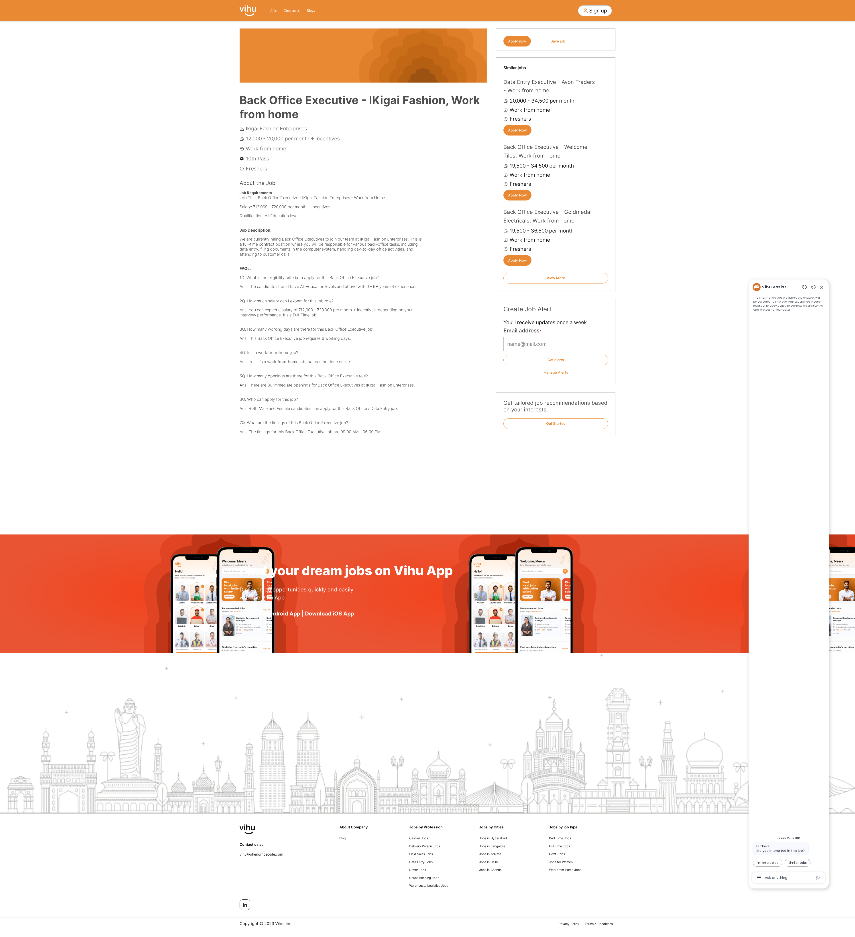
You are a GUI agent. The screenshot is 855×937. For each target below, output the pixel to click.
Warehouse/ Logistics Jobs (428, 885)
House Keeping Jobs (424, 878)
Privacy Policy (569, 924)
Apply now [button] (517, 41)
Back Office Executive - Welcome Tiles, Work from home (545, 151)
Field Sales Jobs (421, 854)
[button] (595, 10)
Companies (291, 10)
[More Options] (759, 877)
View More (556, 278)
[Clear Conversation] (804, 287)
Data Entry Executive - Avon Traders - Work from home (549, 86)
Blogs (311, 10)
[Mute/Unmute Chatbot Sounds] (813, 287)
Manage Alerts (556, 372)
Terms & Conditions (599, 924)
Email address (521, 330)
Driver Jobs (417, 870)
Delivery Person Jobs (424, 846)
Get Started (556, 423)
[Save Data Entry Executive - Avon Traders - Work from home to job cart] (604, 81)
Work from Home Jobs (565, 870)
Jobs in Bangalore (492, 846)
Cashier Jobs (418, 838)
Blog (342, 838)
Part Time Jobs (560, 838)
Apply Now (517, 130)
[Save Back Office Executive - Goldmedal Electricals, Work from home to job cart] (604, 211)
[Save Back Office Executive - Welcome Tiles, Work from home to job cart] (604, 146)
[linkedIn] (245, 904)
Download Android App (270, 613)
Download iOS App (329, 613)
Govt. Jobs (557, 854)
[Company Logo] (248, 10)
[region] (789, 582)
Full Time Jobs (559, 846)
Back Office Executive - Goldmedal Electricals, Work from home (547, 216)
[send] (818, 877)
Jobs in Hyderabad (493, 838)
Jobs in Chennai (490, 870)
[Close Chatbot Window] (821, 287)
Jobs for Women (561, 862)
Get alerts (556, 360)
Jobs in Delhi (488, 862)
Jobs (273, 10)
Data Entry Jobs (421, 862)
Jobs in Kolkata (490, 854)
